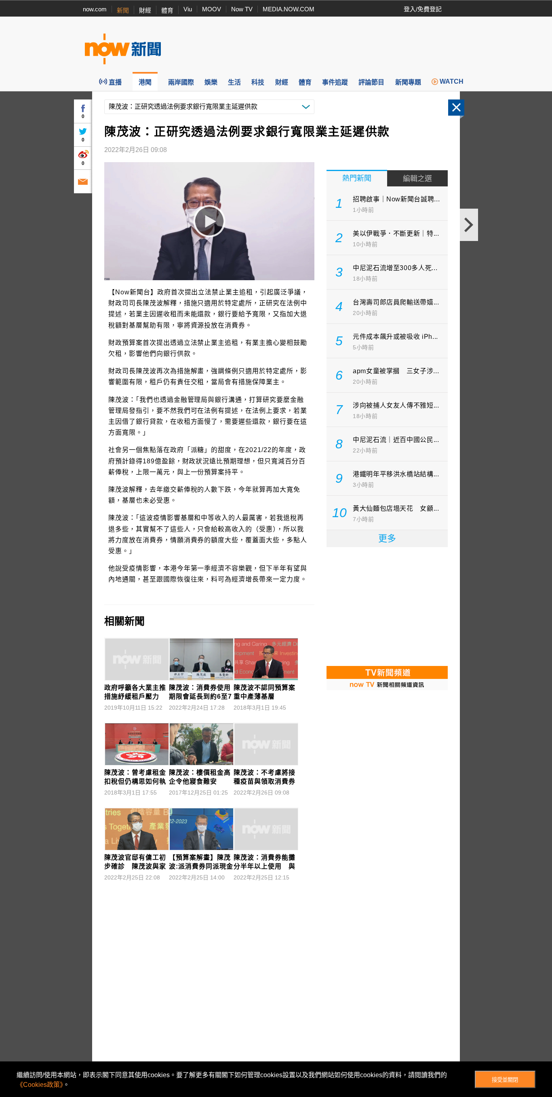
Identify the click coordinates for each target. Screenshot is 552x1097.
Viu (187, 9)
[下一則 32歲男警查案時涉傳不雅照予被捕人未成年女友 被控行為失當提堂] (469, 225)
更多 (387, 538)
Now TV (242, 9)
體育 (167, 10)
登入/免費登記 (423, 9)
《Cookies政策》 (40, 1084)
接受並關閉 (505, 1080)
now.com (95, 9)
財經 (145, 10)
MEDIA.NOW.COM (288, 9)
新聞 (123, 10)
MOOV (211, 9)
